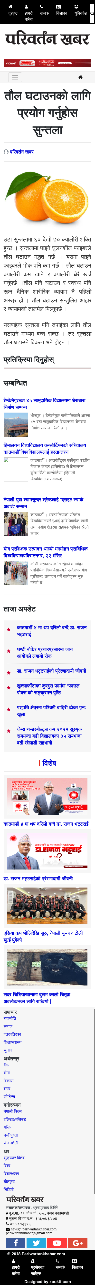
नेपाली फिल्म (13, 1111)
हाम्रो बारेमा (29, 16)
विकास (8, 1081)
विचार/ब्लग (11, 1173)
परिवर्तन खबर (22, 152)
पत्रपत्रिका (12, 1034)
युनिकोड (81, 13)
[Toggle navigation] (15, 77)
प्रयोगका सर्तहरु (37, 1270)
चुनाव (8, 1050)
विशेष (49, 763)
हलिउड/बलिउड (15, 1119)
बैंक (6, 1065)
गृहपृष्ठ (13, 13)
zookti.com (60, 1281)
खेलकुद (9, 1181)
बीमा (7, 1073)
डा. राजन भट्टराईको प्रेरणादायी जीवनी (51, 671)
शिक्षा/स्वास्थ (12, 1042)
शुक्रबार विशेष (14, 1158)
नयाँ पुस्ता (11, 1135)
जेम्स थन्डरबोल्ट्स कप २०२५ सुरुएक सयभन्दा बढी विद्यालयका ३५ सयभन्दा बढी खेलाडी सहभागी (49, 735)
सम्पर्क (44, 13)
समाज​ (8, 1026)
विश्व (7, 1165)
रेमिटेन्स (9, 1096)
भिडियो (9, 1189)
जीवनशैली (11, 1143)
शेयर (7, 1088)
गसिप (7, 1127)
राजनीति (10, 1018)
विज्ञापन (61, 13)
